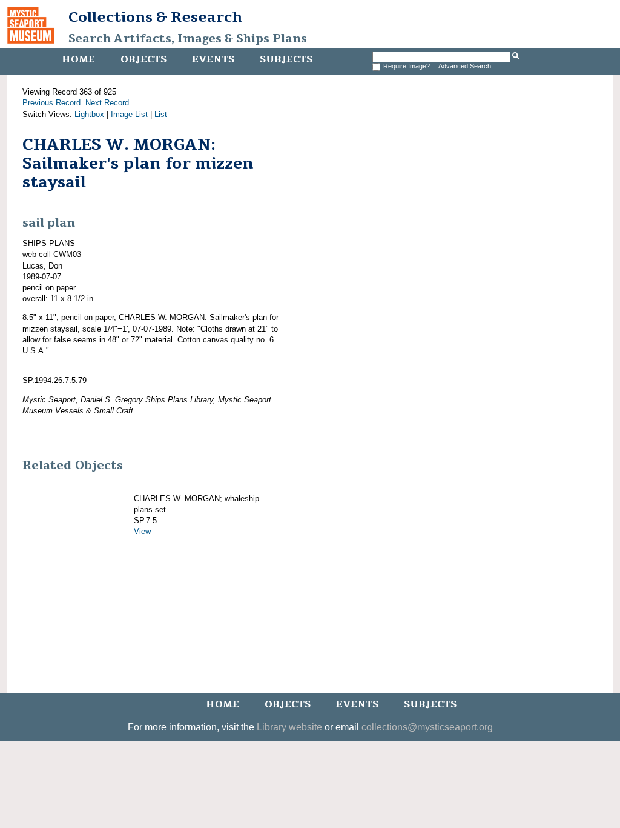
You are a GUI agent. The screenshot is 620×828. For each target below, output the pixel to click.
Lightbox (89, 114)
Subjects (286, 59)
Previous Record (51, 102)
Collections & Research (155, 17)
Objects (143, 59)
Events (213, 59)
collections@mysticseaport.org (427, 727)
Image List (129, 114)
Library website (289, 727)
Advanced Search (464, 66)
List (160, 114)
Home (78, 59)
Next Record (107, 102)
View (142, 531)
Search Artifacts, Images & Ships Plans (187, 39)
